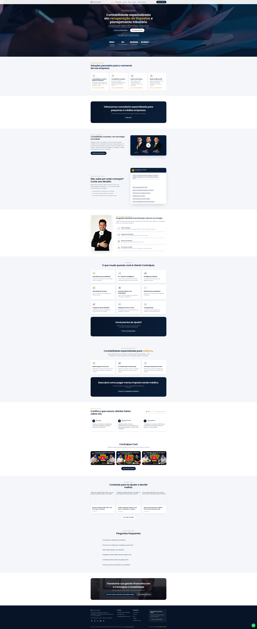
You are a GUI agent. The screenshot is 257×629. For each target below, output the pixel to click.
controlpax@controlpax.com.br (123, 616)
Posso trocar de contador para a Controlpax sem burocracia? (128, 545)
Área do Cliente (161, 2)
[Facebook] (92, 621)
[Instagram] (95, 621)
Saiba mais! (128, 117)
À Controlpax (118, 2)
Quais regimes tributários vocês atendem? (113, 549)
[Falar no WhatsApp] (253, 625)
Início (112, 2)
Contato (134, 2)
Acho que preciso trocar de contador (141, 198)
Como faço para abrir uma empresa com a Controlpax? (128, 564)
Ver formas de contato (145, 594)
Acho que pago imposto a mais (140, 187)
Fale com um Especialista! (98, 87)
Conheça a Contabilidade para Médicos (128, 391)
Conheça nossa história (98, 153)
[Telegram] (103, 621)
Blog (130, 2)
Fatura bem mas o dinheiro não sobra (141, 193)
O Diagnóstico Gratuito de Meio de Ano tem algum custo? (128, 554)
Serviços (125, 2)
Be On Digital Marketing (161, 626)
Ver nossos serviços (137, 30)
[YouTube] (100, 621)
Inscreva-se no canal (128, 468)
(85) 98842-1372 (120, 614)
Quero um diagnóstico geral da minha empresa (143, 201)
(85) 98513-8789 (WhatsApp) (123, 612)
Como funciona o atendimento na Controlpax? (128, 540)
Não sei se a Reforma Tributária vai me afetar (143, 190)
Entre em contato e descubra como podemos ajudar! (120, 594)
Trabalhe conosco (141, 2)
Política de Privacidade (129, 626)
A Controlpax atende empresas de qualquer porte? (128, 559)
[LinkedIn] (98, 621)
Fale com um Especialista (120, 30)
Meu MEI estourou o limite (139, 195)
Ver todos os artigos (128, 517)
